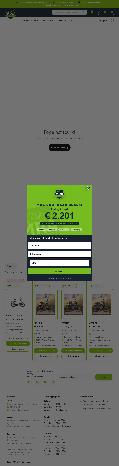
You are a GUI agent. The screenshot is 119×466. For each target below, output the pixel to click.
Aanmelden (60, 271)
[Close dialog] (89, 187)
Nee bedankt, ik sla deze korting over (59, 278)
